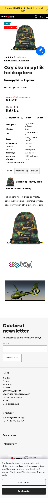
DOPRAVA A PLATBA (12, 391)
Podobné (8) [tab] (22, 170)
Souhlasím (24, 491)
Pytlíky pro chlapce (29, 124)
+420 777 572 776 (16, 420)
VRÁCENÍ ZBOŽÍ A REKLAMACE (16, 394)
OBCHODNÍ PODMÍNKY (13, 397)
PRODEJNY (7, 384)
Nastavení (24, 482)
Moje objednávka (11, 404)
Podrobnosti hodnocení (16, 60)
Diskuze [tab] (34, 170)
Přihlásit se (12, 357)
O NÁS (6, 381)
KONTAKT (7, 387)
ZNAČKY (6, 378)
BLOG (5, 400)
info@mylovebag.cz (16, 417)
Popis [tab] (9, 170)
